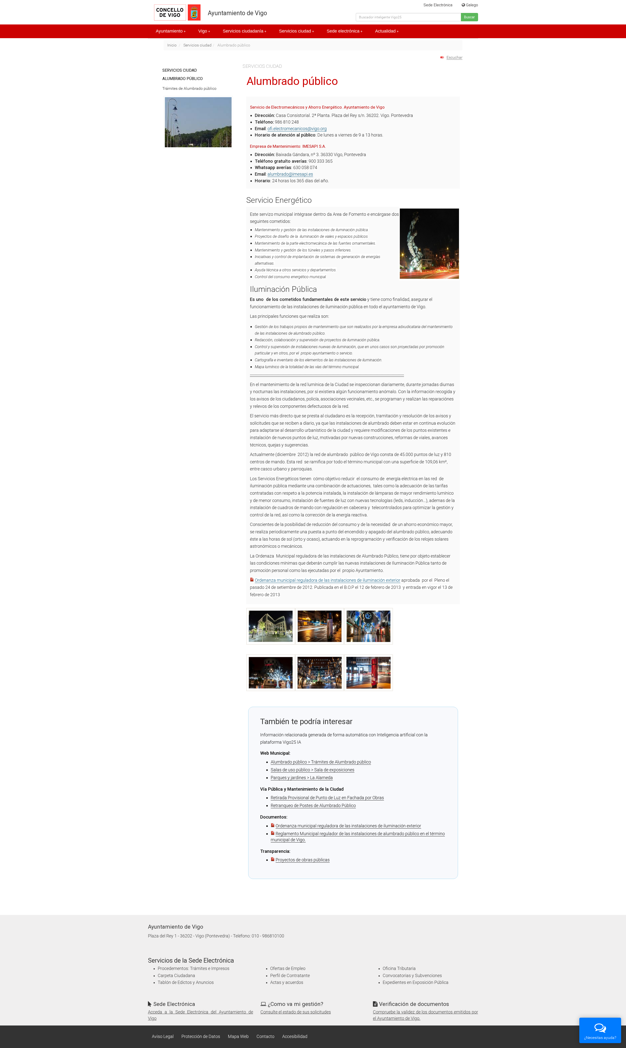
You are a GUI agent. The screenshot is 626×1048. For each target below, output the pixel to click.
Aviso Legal (163, 1036)
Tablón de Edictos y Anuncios (186, 982)
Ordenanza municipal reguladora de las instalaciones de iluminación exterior (327, 580)
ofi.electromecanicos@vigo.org (297, 128)
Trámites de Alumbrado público (189, 88)
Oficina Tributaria (399, 968)
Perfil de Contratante (290, 975)
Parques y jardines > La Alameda (302, 777)
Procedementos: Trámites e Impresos (193, 968)
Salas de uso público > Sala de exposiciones (312, 769)
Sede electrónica (344, 31)
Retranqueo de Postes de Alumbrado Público (313, 805)
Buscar (469, 17)
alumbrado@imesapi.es (290, 174)
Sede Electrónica (438, 5)
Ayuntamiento (171, 31)
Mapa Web (238, 1036)
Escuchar (454, 57)
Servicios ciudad (296, 31)
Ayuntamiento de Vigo (237, 13)
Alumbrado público (182, 78)
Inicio (172, 45)
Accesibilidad (294, 1036)
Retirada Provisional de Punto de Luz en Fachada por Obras (327, 797)
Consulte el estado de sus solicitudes (295, 1012)
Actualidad (387, 31)
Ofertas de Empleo (287, 968)
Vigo (204, 31)
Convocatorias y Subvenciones (412, 975)
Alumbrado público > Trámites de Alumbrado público (321, 761)
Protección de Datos (200, 1036)
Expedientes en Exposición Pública (415, 982)
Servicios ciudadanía (244, 31)
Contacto (265, 1036)
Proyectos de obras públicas (303, 859)
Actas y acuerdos (286, 982)
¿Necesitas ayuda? (600, 1037)
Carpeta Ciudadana (176, 975)
